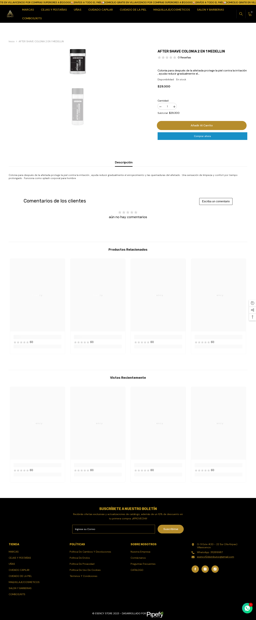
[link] (37, 337)
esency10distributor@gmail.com (215, 556)
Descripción (124, 162)
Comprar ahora (202, 136)
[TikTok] (215, 569)
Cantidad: (163, 100)
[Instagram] (205, 569)
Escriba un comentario (216, 201)
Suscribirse (170, 529)
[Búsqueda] (241, 14)
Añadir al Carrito (202, 125)
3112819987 (216, 552)
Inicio (12, 41)
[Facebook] (195, 569)
